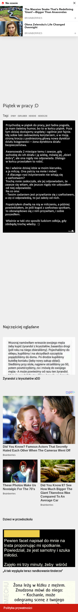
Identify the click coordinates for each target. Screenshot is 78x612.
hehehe (32, 116)
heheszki (42, 116)
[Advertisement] (39, 58)
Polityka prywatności (18, 608)
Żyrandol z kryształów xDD (21, 378)
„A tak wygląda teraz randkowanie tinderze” (33, 571)
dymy (13, 116)
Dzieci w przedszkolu (18, 519)
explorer (22, 116)
